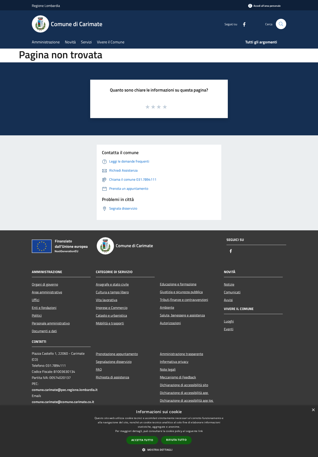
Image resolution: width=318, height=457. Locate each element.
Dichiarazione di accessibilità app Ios (187, 400)
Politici (37, 315)
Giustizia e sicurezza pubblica (181, 291)
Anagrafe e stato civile (112, 284)
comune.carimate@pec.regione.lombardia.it (65, 389)
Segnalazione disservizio (114, 361)
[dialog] (159, 431)
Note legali (168, 369)
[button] (158, 450)
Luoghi (229, 321)
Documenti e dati (44, 331)
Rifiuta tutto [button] (176, 440)
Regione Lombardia (46, 5)
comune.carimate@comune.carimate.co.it (63, 401)
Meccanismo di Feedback (178, 377)
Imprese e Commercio (111, 307)
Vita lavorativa (106, 299)
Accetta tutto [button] (142, 440)
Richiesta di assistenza (112, 377)
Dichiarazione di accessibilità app (184, 392)
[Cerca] (281, 24)
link (200, 431)
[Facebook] (242, 24)
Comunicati (232, 292)
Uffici (35, 299)
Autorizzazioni (170, 323)
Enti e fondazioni (44, 307)
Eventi (228, 329)
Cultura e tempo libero (112, 292)
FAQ (99, 369)
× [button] (313, 410)
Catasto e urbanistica (111, 315)
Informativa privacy (174, 361)
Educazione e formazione (178, 284)
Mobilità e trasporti (110, 323)
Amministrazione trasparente (181, 353)
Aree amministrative (47, 292)
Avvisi (228, 299)
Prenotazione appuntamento (117, 353)
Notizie (229, 284)
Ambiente (167, 307)
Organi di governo (45, 284)
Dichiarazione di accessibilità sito (184, 384)
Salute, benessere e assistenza (182, 315)
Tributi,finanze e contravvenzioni (184, 299)
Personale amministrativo (51, 323)
